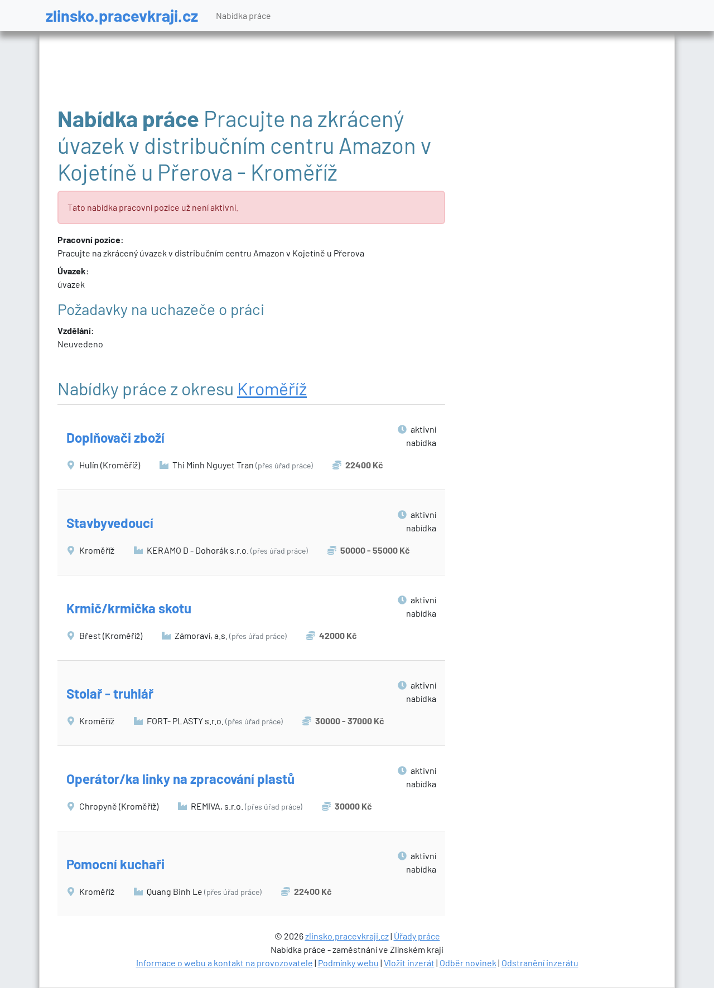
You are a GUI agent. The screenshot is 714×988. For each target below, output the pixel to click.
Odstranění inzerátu (539, 962)
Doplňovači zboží (115, 437)
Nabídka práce (243, 15)
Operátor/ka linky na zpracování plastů (180, 779)
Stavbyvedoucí (109, 523)
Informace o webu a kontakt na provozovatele (224, 962)
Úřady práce (417, 936)
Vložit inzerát (409, 962)
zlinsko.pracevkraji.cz (122, 15)
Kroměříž (272, 388)
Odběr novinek (468, 962)
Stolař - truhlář (109, 693)
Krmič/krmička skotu (128, 608)
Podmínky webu (348, 962)
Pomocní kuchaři (115, 864)
